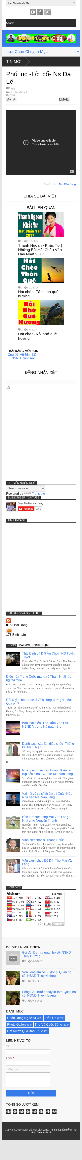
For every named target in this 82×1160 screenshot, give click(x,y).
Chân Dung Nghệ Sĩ (21, 1018)
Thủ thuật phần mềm (60, 1129)
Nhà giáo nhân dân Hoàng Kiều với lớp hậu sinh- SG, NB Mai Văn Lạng (47, 772)
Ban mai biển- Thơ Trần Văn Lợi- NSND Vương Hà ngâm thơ (45, 724)
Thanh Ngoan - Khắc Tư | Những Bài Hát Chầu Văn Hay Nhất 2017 (40, 249)
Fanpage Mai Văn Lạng (40, 12)
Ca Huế (13, 91)
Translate (38, 493)
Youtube (33, 12)
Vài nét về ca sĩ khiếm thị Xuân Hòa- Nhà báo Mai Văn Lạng (47, 795)
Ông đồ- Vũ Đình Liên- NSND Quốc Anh (23, 356)
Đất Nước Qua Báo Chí (23, 1031)
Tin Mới (14, 61)
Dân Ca (23, 91)
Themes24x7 (44, 1132)
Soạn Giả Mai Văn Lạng (35, 1129)
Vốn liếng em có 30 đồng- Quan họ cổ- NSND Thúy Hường (46, 973)
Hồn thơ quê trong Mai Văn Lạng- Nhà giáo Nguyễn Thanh (45, 818)
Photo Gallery (16, 1024)
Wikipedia (47, 12)
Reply (12, 88)
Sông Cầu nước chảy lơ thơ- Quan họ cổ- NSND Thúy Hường (49, 993)
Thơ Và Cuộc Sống (48, 1024)
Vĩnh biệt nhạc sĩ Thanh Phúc (43, 840)
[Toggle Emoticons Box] (8, 388)
